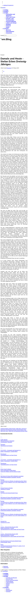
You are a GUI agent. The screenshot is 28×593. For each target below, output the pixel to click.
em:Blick (5, 11)
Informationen (10, 31)
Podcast (8, 25)
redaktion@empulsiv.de (8, 5)
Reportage (9, 68)
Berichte (8, 30)
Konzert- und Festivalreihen (10, 19)
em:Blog (5, 10)
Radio (7, 27)
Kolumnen (9, 33)
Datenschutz (6, 567)
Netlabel (8, 24)
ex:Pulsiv (6, 28)
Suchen (2, 35)
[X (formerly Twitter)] (3, 71)
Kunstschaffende (11, 21)
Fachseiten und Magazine (10, 15)
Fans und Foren (10, 17)
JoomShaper (5, 571)
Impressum (5, 566)
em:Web (5, 13)
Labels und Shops (11, 23)
